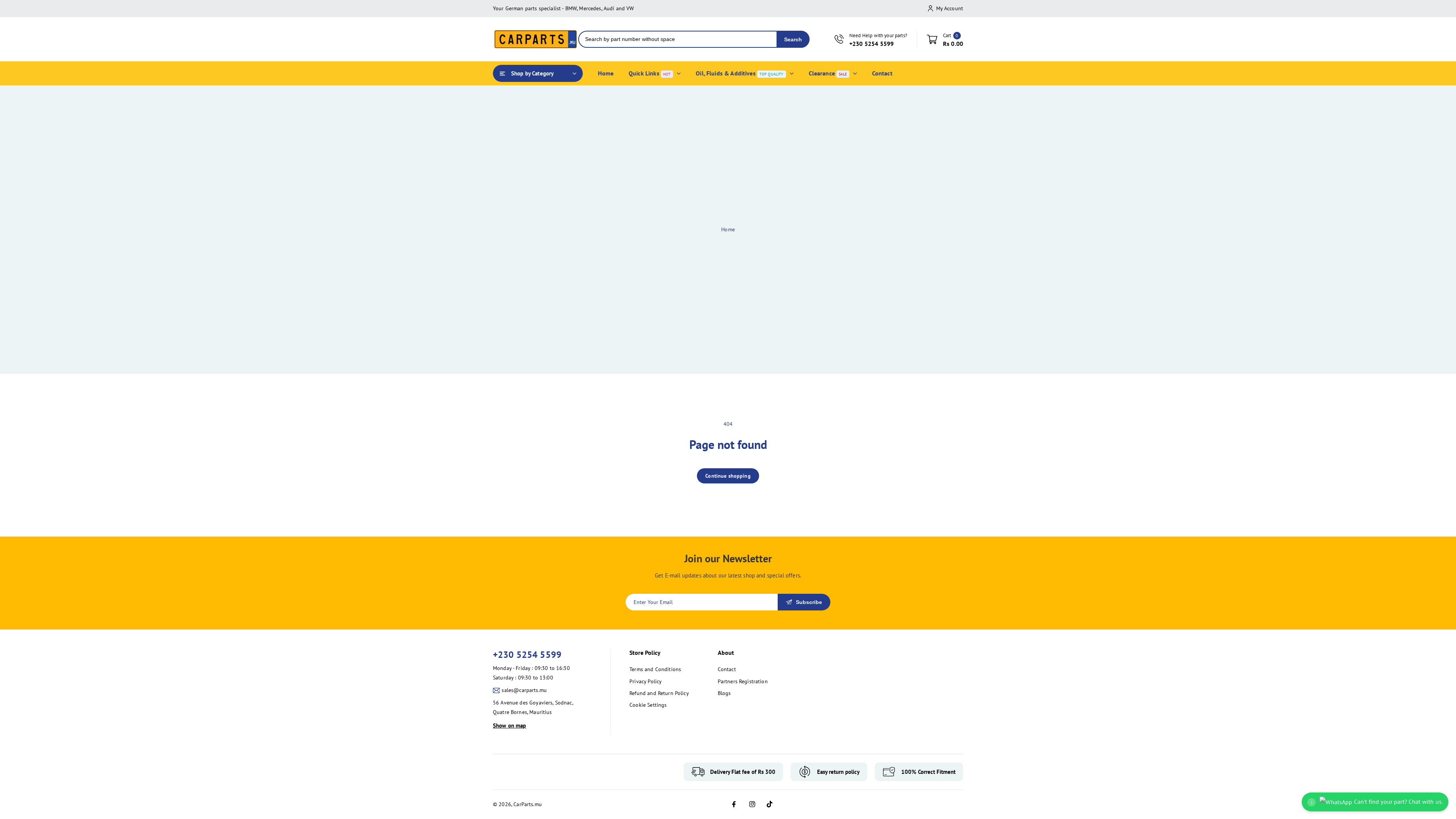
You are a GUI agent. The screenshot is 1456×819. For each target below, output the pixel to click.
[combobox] (677, 39)
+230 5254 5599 (527, 655)
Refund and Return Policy (659, 693)
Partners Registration (743, 681)
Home (728, 229)
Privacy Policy (645, 681)
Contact (727, 669)
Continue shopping (728, 475)
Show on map (509, 725)
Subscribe (809, 602)
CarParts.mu (527, 804)
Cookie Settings (648, 704)
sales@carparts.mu (524, 690)
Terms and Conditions (655, 669)
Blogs (724, 693)
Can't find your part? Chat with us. (1376, 801)
